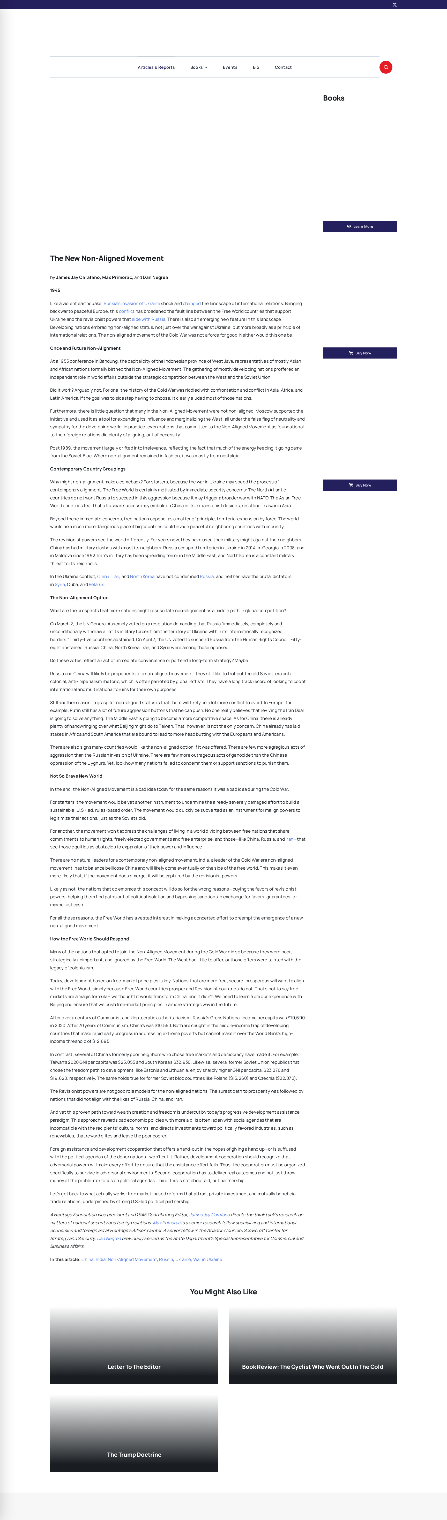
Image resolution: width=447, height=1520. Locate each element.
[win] (360, 113)
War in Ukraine (207, 1259)
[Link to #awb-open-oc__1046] (385, 67)
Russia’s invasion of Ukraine (132, 303)
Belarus (96, 584)
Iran (115, 576)
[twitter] (395, 5)
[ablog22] (166, 93)
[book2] (360, 371)
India (101, 1259)
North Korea (142, 576)
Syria (60, 584)
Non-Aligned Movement (132, 1259)
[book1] (360, 239)
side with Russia (148, 319)
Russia (207, 576)
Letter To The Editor (134, 1367)
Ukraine (183, 1259)
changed (192, 303)
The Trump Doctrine (134, 1454)
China (103, 576)
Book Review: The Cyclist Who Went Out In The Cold (312, 1367)
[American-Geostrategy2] (223, 19)
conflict (127, 311)
